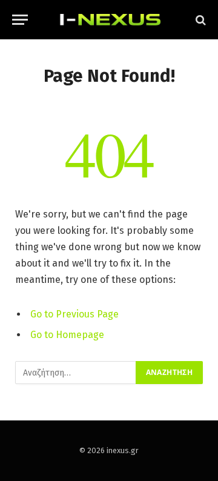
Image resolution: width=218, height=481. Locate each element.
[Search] (199, 19)
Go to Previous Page (74, 314)
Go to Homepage (67, 334)
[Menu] (20, 19)
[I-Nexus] (109, 19)
